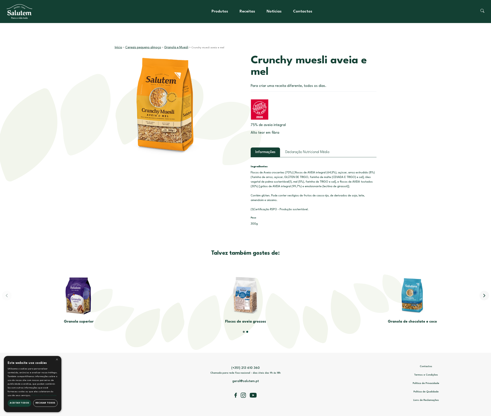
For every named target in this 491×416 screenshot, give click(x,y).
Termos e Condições (426, 375)
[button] (484, 295)
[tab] (265, 152)
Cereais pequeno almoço (143, 47)
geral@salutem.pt (245, 381)
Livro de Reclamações (426, 400)
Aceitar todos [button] (19, 403)
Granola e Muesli (176, 47)
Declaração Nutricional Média (307, 152)
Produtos (220, 11)
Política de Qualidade (426, 391)
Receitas (247, 11)
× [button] (57, 360)
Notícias (274, 11)
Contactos (302, 11)
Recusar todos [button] (45, 403)
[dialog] (32, 384)
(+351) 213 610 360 (245, 368)
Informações (265, 152)
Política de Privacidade (426, 383)
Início (118, 47)
